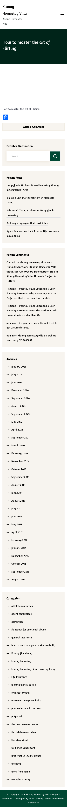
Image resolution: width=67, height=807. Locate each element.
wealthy (16, 763)
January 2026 (18, 366)
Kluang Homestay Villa (37, 794)
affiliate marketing (22, 606)
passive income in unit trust (27, 708)
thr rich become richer (23, 732)
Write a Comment (33, 126)
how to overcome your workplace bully (33, 645)
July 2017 (16, 508)
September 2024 (20, 398)
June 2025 (16, 382)
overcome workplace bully (26, 700)
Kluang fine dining (21, 653)
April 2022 (17, 429)
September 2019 (20, 477)
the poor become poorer (24, 724)
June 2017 (16, 516)
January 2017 (18, 547)
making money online (23, 684)
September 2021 (20, 437)
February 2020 (19, 453)
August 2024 (18, 406)
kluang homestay (21, 661)
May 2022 (16, 421)
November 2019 (20, 461)
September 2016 (20, 571)
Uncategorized (19, 740)
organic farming (20, 692)
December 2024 (20, 390)
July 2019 (16, 492)
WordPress (33, 802)
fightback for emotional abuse (28, 629)
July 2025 (16, 374)
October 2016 (18, 563)
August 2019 (18, 484)
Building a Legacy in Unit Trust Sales (27, 223)
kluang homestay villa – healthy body (33, 669)
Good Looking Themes (40, 798)
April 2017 (16, 532)
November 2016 (20, 555)
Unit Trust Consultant (23, 747)
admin (10, 323)
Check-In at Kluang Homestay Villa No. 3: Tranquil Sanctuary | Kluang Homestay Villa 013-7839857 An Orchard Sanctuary (31, 267)
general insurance (21, 637)
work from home (20, 771)
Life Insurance (19, 676)
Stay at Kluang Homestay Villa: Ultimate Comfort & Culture (32, 276)
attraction (17, 621)
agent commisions (21, 613)
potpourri (16, 716)
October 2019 (18, 469)
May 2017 (16, 524)
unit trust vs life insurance (26, 755)
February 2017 (19, 540)
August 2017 (18, 500)
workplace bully (20, 779)
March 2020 (18, 445)
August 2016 (18, 579)
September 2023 (20, 414)
